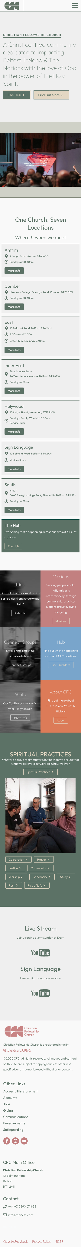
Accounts (10, 1097)
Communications (15, 1117)
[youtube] (24, 1141)
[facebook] (6, 1141)
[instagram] (15, 1141)
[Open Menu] (75, 6)
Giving (8, 1110)
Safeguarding (13, 1129)
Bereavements (14, 1123)
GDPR (59, 1241)
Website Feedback (15, 1241)
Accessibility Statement (21, 1091)
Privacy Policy (41, 1241)
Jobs (6, 1104)
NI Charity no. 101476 (17, 1050)
